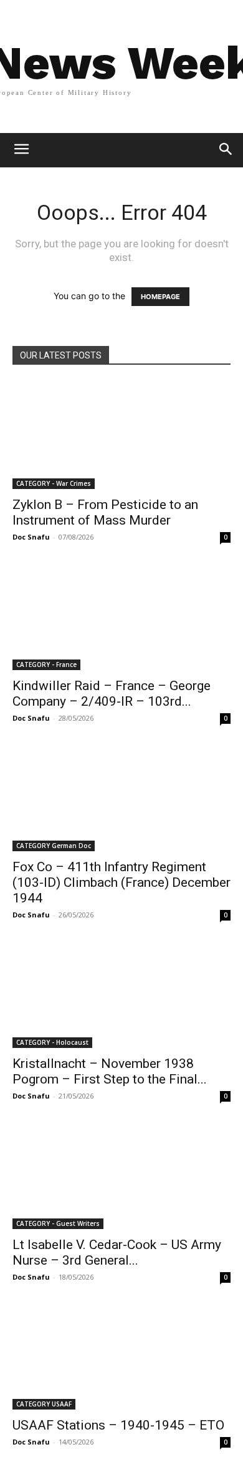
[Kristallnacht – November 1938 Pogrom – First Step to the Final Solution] (121, 994)
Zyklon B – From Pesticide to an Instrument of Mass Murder (105, 512)
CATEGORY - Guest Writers (58, 1223)
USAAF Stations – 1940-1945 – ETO (118, 1425)
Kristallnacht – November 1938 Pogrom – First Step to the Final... (109, 1071)
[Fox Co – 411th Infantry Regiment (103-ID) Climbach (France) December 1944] (121, 797)
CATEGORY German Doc (53, 845)
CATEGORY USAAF (44, 1404)
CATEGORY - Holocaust (52, 1042)
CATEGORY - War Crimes (53, 483)
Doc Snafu (31, 536)
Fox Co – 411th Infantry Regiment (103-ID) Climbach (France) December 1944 (121, 882)
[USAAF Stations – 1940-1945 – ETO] (121, 1356)
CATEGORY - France (46, 664)
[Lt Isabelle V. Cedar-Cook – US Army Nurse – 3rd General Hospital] (121, 1175)
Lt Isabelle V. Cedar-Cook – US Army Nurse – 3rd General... (116, 1252)
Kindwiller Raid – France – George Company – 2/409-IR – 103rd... (111, 693)
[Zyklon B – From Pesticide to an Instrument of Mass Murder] (121, 435)
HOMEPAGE (160, 296)
